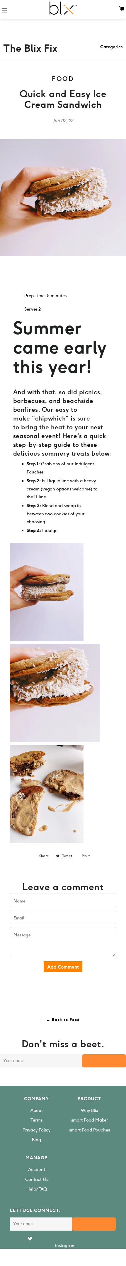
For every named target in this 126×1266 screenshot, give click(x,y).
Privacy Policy (36, 1130)
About (36, 1110)
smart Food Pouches (89, 1130)
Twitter (65, 1259)
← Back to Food (63, 1020)
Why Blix (89, 1110)
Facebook (65, 1252)
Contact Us (36, 1179)
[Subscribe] (104, 1060)
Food (63, 79)
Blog (36, 1139)
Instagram (65, 1245)
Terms (36, 1120)
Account (36, 1169)
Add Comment (63, 967)
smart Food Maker (89, 1120)
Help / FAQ (36, 1189)
